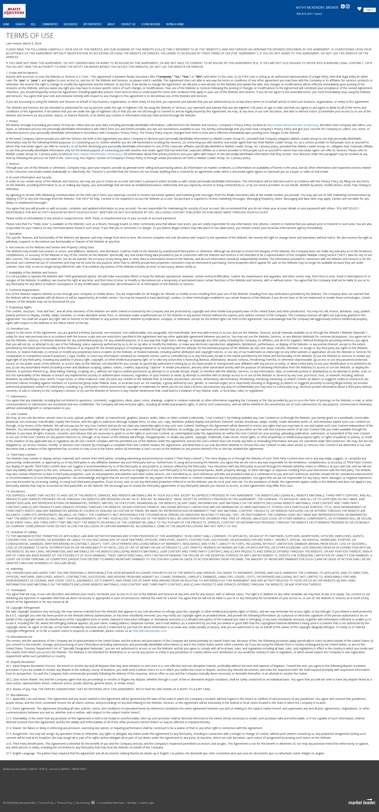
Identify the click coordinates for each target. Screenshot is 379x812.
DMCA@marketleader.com (149, 631)
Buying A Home (175, 24)
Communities (50, 24)
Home (6, 24)
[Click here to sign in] (359, 10)
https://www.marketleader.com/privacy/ (98, 154)
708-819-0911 (79, 769)
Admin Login (147, 802)
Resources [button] (71, 24)
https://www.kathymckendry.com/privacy (292, 125)
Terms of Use (46, 802)
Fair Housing (83, 802)
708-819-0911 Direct (309, 14)
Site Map (132, 802)
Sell (33, 24)
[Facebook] (348, 7)
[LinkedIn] (343, 7)
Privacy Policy (64, 802)
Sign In (369, 9)
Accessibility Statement (111, 802)
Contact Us (128, 24)
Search (20, 24)
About (111, 24)
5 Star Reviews (150, 24)
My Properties (92, 24)
